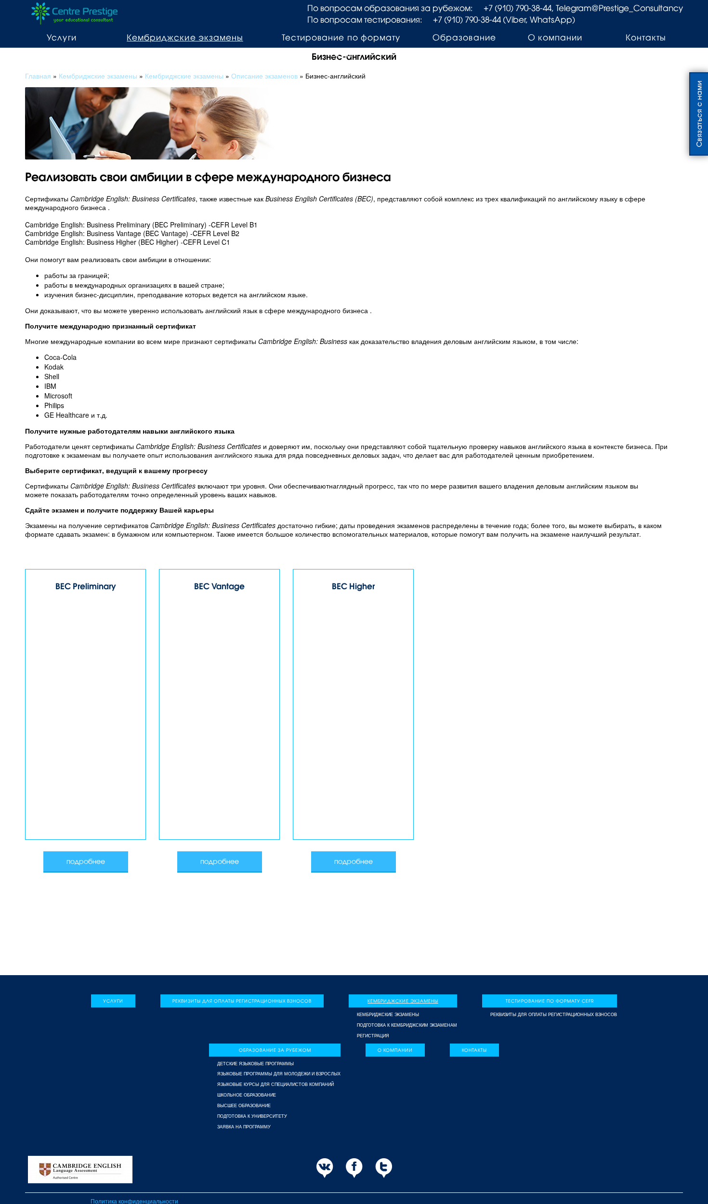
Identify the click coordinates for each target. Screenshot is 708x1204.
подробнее (85, 861)
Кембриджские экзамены (185, 37)
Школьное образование (246, 1095)
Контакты (646, 37)
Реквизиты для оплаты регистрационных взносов (242, 1001)
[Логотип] (74, 12)
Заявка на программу (244, 1127)
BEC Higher (353, 586)
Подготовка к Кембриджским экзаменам (407, 1025)
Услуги (61, 37)
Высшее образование (244, 1106)
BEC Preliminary (85, 586)
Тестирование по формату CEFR (341, 45)
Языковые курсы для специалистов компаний (275, 1084)
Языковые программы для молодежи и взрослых (279, 1074)
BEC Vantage (219, 586)
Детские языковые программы (255, 1064)
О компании (555, 37)
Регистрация (373, 1036)
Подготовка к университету (252, 1116)
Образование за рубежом (464, 45)
